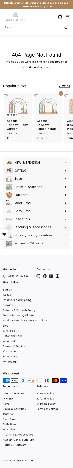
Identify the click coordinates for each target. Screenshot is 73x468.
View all (64, 86)
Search (7, 289)
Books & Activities (14, 409)
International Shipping (17, 300)
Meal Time (9, 419)
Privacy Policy (45, 393)
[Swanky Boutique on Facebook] (45, 276)
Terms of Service (14, 346)
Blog (6, 325)
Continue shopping (36, 67)
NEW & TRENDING (13, 393)
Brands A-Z (10, 356)
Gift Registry (11, 331)
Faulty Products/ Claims (18, 315)
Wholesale (9, 341)
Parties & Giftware (15, 445)
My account (11, 361)
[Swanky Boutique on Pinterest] (57, 276)
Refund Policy (45, 398)
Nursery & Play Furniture (18, 440)
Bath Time (9, 424)
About (7, 295)
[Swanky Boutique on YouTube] (51, 276)
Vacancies (9, 351)
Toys (6, 404)
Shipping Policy (46, 404)
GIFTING (8, 398)
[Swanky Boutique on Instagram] (38, 276)
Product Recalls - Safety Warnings (25, 320)
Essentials (9, 429)
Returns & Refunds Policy (19, 310)
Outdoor (8, 414)
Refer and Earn (12, 336)
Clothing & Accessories (18, 434)
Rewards (8, 305)
